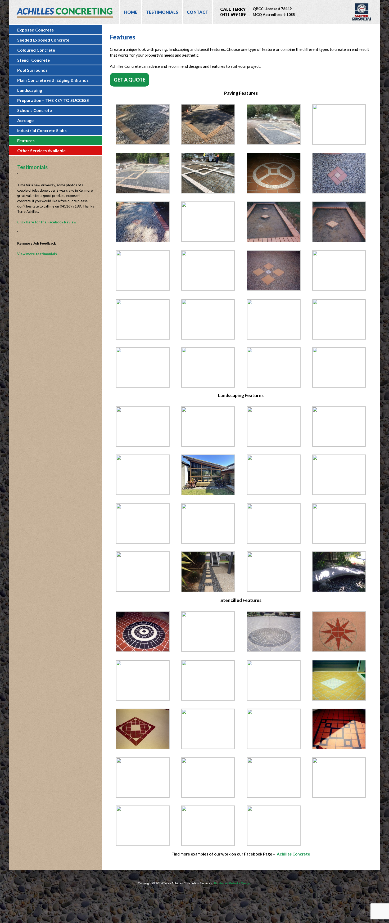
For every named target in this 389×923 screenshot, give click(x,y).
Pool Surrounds (32, 70)
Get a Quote (129, 80)
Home (130, 12)
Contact (197, 12)
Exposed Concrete (35, 29)
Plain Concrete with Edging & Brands (53, 80)
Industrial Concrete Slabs (42, 130)
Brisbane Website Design (232, 883)
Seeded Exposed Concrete (43, 39)
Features (26, 140)
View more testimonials (37, 254)
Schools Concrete (34, 110)
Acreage (25, 120)
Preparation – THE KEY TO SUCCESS (53, 100)
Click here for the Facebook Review (46, 222)
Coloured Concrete (36, 49)
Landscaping (29, 90)
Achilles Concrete (293, 854)
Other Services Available (41, 150)
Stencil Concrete (33, 59)
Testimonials (162, 12)
